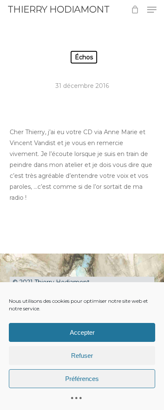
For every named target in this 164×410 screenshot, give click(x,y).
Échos (84, 57)
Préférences (82, 378)
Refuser (82, 355)
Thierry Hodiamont (58, 9)
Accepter (82, 332)
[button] (151, 9)
